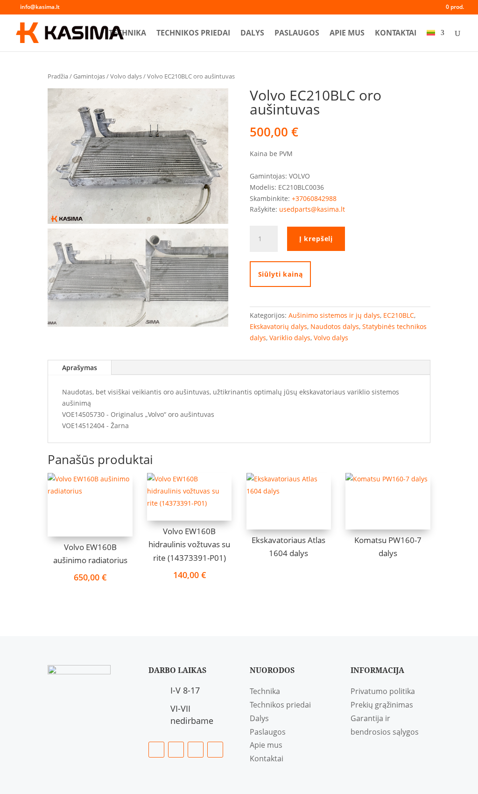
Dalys (252, 33)
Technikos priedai (193, 33)
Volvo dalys (126, 76)
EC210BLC (398, 315)
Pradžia (58, 76)
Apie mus (347, 33)
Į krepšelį (316, 238)
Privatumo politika (383, 691)
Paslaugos (296, 33)
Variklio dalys (289, 337)
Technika (127, 33)
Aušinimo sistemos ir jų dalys (334, 315)
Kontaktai (395, 33)
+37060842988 (314, 198)
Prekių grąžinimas (382, 705)
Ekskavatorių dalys (278, 326)
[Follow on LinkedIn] (176, 750)
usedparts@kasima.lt (312, 209)
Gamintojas (89, 76)
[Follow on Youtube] (215, 750)
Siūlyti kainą (280, 274)
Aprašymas (79, 367)
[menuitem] (435, 40)
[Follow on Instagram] (196, 750)
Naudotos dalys (334, 326)
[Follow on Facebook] (156, 750)
